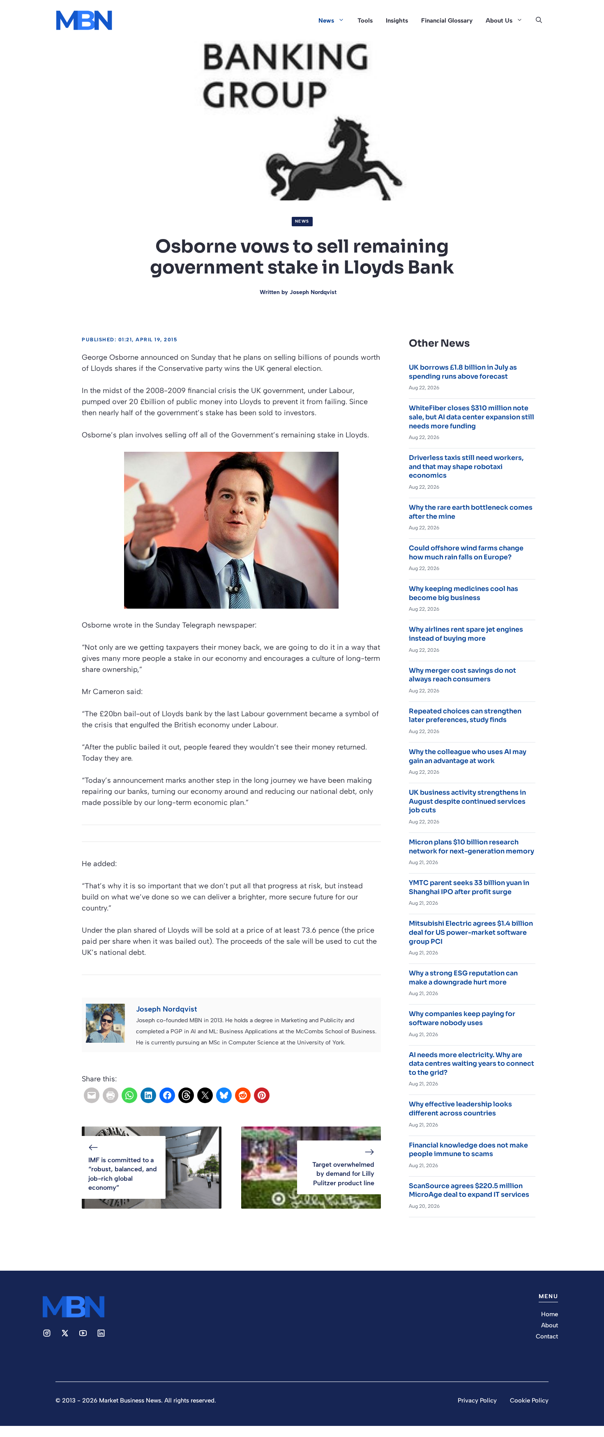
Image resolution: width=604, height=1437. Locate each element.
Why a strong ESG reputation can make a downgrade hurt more (463, 977)
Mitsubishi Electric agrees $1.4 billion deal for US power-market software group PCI (471, 932)
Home (549, 1314)
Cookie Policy (529, 1400)
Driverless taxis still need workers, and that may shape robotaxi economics (466, 466)
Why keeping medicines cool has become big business (463, 593)
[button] (539, 20)
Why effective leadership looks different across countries (460, 1108)
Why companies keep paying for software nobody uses (462, 1018)
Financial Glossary (447, 20)
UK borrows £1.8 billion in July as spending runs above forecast (463, 372)
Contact (547, 1336)
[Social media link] (47, 1333)
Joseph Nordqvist (313, 292)
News (326, 20)
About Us (499, 20)
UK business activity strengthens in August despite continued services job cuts (467, 801)
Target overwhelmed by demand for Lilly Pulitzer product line (343, 1174)
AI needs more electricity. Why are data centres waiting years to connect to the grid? (471, 1064)
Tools (365, 20)
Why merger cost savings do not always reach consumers (462, 675)
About (549, 1325)
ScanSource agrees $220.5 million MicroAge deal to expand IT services (469, 1190)
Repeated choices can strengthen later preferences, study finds (465, 715)
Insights (397, 20)
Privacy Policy (477, 1400)
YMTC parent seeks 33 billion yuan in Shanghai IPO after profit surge (469, 887)
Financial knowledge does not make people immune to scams (468, 1150)
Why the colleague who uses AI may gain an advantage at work (467, 756)
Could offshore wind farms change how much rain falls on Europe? (466, 552)
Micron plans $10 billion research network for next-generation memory (471, 846)
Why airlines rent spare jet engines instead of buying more (466, 634)
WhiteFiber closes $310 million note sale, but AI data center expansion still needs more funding (471, 417)
